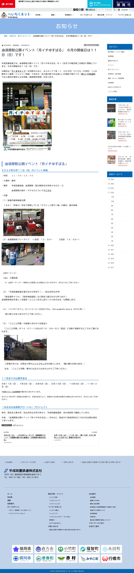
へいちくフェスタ (54, 503)
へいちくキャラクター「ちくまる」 (60, 516)
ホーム (9, 494)
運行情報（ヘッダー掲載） (116, 52)
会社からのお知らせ (114, 87)
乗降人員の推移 (95, 503)
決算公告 (92, 516)
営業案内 (10, 503)
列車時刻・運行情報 (114, 74)
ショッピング (53, 513)
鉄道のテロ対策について (97, 510)
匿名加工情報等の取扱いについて (100, 520)
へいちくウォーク (54, 500)
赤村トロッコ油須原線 (11, 392)
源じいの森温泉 (88, 74)
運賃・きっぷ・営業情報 (116, 78)
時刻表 (9, 497)
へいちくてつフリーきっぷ (16, 513)
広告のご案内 (50, 462)
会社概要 (92, 497)
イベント (111, 65)
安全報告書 (93, 513)
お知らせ (91, 9)
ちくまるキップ (18, 71)
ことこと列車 (112, 91)
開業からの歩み (95, 500)
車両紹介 (52, 520)
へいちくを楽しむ (55, 507)
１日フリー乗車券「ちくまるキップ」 (20, 510)
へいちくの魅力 (54, 510)
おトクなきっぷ (13, 507)
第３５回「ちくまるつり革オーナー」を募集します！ (124, 122)
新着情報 (111, 56)
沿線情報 (111, 82)
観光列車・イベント (55, 494)
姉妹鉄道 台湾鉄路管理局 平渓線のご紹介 (103, 507)
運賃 (9, 500)
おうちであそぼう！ (55, 523)
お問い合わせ (68, 462)
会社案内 (9, 462)
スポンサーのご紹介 (28, 462)
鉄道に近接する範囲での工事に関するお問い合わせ (101, 462)
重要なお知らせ (113, 61)
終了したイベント (91, 45)
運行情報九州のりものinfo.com (100, 4)
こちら (48, 190)
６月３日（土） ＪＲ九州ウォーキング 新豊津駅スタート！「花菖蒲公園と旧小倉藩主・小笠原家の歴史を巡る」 (25, 437)
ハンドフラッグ (39, 364)
